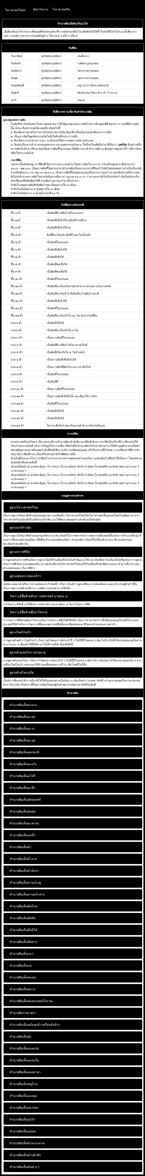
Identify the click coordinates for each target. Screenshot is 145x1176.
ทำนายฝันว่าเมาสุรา (23, 1012)
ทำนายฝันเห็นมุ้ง (20, 1036)
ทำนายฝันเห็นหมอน (23, 977)
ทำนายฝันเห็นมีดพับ (23, 918)
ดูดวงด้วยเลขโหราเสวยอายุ (28, 652)
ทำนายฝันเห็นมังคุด (22, 811)
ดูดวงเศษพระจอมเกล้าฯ (25, 576)
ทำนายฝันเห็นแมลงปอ (24, 1048)
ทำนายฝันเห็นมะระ (22, 728)
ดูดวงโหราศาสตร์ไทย (24, 507)
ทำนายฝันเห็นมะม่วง (23, 704)
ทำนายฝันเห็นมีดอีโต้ (23, 930)
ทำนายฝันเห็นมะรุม (22, 740)
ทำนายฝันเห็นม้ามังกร (24, 870)
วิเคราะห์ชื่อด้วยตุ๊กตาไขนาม (29, 612)
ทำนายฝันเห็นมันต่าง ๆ (24, 1166)
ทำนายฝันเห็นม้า (21, 847)
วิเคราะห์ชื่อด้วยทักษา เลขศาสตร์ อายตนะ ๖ (39, 596)
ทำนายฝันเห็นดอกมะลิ (24, 752)
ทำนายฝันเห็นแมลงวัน (24, 1060)
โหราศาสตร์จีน (61, 9)
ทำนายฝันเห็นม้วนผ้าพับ (25, 1155)
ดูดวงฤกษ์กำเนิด (20, 527)
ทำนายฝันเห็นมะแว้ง (23, 764)
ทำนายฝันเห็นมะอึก (22, 787)
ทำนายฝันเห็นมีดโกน (23, 906)
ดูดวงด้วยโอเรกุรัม (22, 672)
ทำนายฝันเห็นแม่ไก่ (22, 1119)
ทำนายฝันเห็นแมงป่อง (24, 1107)
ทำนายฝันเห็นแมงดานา (25, 1072)
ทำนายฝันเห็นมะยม (22, 716)
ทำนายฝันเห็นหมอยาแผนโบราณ (31, 1001)
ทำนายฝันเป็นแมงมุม (23, 1095)
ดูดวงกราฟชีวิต (20, 551)
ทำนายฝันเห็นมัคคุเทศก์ (25, 799)
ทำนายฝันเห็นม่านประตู (25, 882)
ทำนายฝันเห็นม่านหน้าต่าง (27, 894)
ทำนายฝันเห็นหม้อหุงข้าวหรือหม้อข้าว (35, 1024)
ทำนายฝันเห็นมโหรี (22, 776)
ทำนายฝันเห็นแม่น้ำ (22, 835)
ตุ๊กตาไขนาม (40, 9)
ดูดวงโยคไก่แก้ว (20, 632)
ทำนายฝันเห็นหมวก (22, 989)
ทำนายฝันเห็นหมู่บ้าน (24, 1084)
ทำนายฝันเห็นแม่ (21, 965)
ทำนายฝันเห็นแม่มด (23, 1131)
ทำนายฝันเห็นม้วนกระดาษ (27, 1143)
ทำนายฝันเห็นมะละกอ (24, 823)
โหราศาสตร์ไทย (14, 10)
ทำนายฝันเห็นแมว (21, 953)
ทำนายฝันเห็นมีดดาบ (23, 941)
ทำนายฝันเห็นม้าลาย (23, 858)
